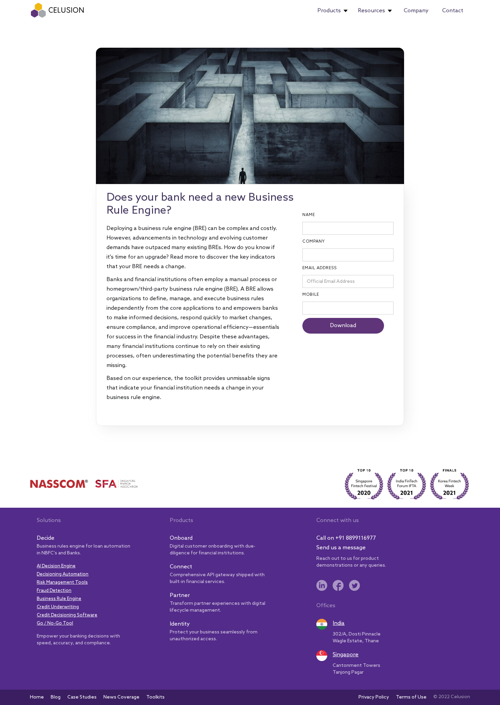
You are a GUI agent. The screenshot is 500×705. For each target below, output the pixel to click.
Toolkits (155, 697)
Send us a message (341, 548)
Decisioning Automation (62, 574)
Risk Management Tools (62, 582)
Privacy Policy (374, 697)
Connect (181, 567)
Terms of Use (411, 697)
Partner (180, 595)
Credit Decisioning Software (67, 615)
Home (37, 697)
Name (308, 215)
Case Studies (82, 697)
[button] (332, 10)
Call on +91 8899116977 (346, 538)
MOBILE (310, 294)
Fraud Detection (54, 590)
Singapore (346, 655)
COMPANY (313, 241)
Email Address (319, 268)
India (339, 623)
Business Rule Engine (59, 598)
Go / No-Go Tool (55, 623)
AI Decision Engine (56, 566)
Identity (180, 624)
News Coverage (121, 697)
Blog (56, 697)
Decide (45, 538)
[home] (57, 10)
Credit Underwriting (58, 607)
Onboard (181, 538)
